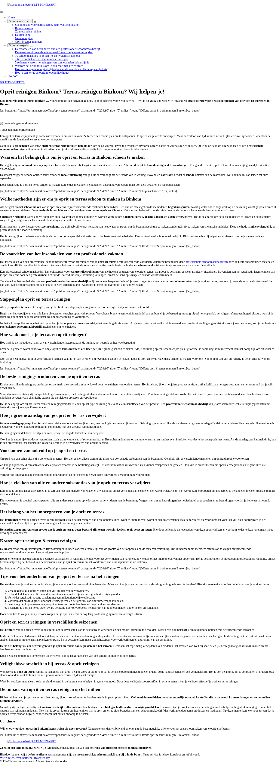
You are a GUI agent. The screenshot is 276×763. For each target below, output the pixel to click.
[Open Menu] (1, 12)
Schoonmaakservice (20, 21)
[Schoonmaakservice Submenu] (34, 22)
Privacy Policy (41, 757)
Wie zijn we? (8, 757)
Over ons (13, 76)
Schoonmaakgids (18, 45)
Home (11, 17)
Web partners (24, 757)
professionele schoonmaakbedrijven (207, 261)
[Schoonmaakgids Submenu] (31, 46)
